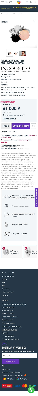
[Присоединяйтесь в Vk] (3, 366)
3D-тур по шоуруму (19, 239)
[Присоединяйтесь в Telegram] (7, 366)
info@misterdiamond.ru (10, 316)
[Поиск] (35, 2)
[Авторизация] (31, 2)
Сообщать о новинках (21, 126)
